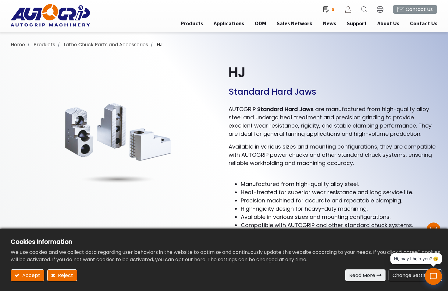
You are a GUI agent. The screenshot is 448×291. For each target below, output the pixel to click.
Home (18, 44)
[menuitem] (229, 23)
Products (44, 44)
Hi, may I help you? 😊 (416, 258)
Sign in (348, 9)
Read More (362, 275)
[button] (364, 9)
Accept (30, 275)
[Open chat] (433, 276)
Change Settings (412, 275)
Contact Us (419, 9)
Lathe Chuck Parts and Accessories (106, 44)
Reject (65, 275)
